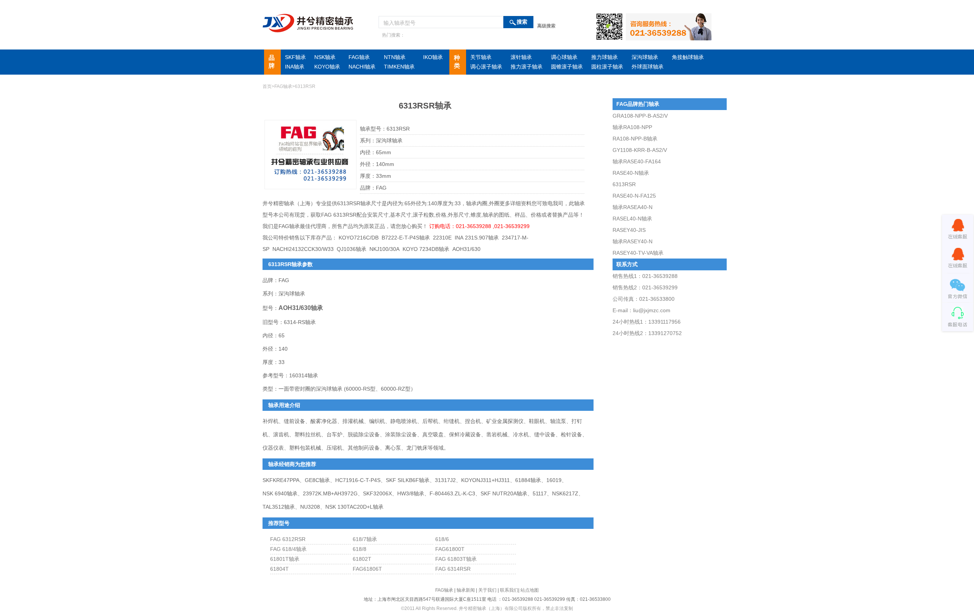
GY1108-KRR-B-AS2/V (640, 150)
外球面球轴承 (648, 67)
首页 (267, 86)
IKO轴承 (433, 57)
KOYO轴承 (327, 67)
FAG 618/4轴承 (288, 549)
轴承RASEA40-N (633, 207)
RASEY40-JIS (629, 230)
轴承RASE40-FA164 (637, 161)
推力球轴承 (604, 57)
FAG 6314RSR (453, 569)
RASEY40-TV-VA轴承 (638, 253)
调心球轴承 (564, 57)
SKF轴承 (295, 57)
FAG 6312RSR (288, 539)
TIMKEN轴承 (399, 67)
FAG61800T (450, 549)
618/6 (442, 539)
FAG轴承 (359, 57)
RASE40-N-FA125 (634, 196)
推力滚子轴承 (527, 67)
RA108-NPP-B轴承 (635, 139)
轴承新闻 (466, 590)
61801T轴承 (284, 559)
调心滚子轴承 (486, 67)
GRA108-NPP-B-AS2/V (640, 116)
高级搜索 (546, 26)
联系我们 (509, 590)
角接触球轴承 (688, 57)
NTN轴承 (395, 57)
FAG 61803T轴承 (456, 559)
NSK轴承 (325, 57)
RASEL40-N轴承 (632, 219)
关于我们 (487, 590)
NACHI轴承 (362, 67)
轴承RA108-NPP (632, 127)
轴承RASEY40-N (633, 241)
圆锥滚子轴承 (567, 67)
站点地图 (529, 590)
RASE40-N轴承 (631, 173)
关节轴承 (481, 57)
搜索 (522, 22)
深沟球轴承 (645, 57)
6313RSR (624, 184)
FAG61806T (367, 569)
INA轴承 (294, 67)
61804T (279, 569)
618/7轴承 (365, 539)
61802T (362, 559)
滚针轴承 (521, 57)
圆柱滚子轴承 (607, 67)
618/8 (359, 549)
